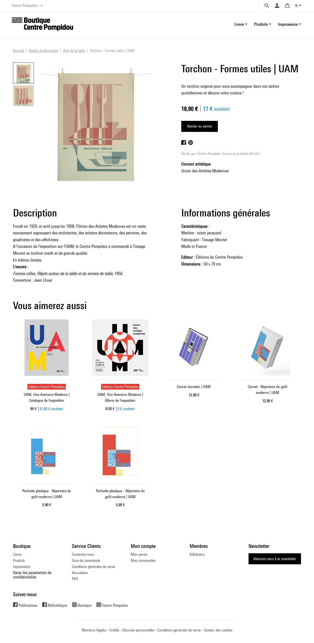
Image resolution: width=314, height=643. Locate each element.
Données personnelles (138, 630)
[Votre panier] (287, 5)
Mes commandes (143, 560)
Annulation (80, 572)
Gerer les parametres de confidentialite (32, 575)
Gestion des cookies (218, 630)
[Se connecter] (277, 5)
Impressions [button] (288, 24)
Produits (19, 560)
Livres (17, 554)
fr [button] (296, 5)
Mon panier (139, 554)
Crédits (114, 630)
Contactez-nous (83, 554)
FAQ (75, 578)
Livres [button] (239, 24)
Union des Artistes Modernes (205, 170)
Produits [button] (261, 24)
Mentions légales (94, 630)
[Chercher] (266, 5)
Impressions (21, 566)
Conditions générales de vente (93, 566)
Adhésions (197, 554)
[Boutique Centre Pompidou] (42, 23)
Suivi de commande (86, 560)
